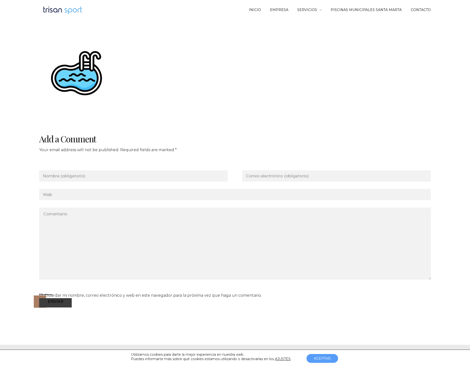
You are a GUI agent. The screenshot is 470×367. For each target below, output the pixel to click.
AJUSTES (283, 359)
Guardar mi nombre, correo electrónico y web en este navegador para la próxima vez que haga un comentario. (153, 295)
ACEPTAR (322, 358)
